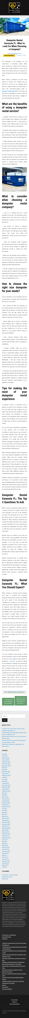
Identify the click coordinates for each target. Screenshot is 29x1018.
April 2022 (4, 795)
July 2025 (4, 754)
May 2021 (4, 812)
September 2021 (6, 806)
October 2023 (5, 773)
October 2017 (5, 853)
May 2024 (4, 767)
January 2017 (5, 859)
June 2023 (4, 779)
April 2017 (4, 855)
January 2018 (5, 849)
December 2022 (6, 785)
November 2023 (6, 771)
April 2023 (4, 781)
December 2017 (6, 851)
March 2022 (5, 797)
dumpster (12, 661)
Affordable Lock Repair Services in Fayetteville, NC (13, 962)
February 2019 (5, 832)
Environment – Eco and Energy (10, 875)
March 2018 (5, 845)
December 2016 (6, 861)
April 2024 (4, 769)
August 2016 (5, 865)
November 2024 (6, 763)
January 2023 (5, 783)
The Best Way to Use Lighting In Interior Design (8, 701)
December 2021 (6, 802)
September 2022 (6, 791)
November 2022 (6, 787)
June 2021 (4, 810)
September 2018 (6, 837)
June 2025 (4, 756)
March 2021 (5, 816)
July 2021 (4, 808)
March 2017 (5, 857)
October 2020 (5, 826)
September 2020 (6, 828)
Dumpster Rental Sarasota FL (16, 692)
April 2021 (4, 814)
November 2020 (6, 824)
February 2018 (5, 847)
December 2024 (6, 762)
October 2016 (5, 863)
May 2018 (4, 841)
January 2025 (5, 760)
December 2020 (6, 822)
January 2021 (5, 820)
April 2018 (4, 843)
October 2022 (5, 789)
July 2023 (4, 777)
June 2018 (4, 839)
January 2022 (5, 800)
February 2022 (5, 799)
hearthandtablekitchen (15, 53)
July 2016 (4, 867)
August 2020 (5, 830)
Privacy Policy (5, 987)
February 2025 (5, 758)
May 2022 (4, 793)
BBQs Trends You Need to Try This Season (11, 964)
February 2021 (5, 818)
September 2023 (6, 775)
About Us (4, 985)
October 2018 (5, 836)
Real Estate (5, 878)
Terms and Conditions (7, 989)
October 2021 (5, 804)
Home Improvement (9, 55)
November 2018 (6, 834)
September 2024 (6, 765)
